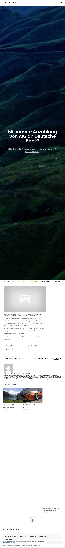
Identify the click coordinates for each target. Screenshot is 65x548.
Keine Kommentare (32, 152)
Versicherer (32, 316)
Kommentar (8, 539)
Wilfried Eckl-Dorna (23, 374)
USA (27, 316)
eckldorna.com (10, 3)
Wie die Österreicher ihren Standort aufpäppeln (10, 406)
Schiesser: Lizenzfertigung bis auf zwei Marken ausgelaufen (47, 359)
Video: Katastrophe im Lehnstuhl (13, 358)
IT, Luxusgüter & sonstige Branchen (34, 149)
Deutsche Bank (21, 316)
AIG (11, 316)
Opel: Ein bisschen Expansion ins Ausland (32, 406)
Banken (14, 316)
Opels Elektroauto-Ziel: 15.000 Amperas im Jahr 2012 (51, 509)
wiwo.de (50, 149)
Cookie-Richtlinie (36, 545)
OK (43, 547)
